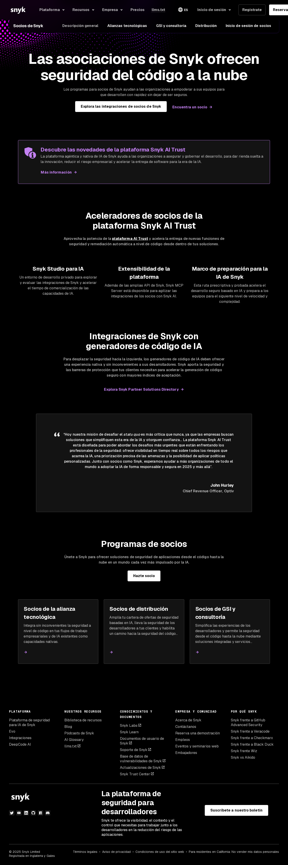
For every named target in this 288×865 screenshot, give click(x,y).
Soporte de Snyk (133, 749)
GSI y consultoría (171, 25)
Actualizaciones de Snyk (140, 767)
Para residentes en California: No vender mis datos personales (234, 852)
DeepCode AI (20, 744)
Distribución (206, 25)
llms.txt (70, 746)
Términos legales (85, 852)
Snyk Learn (129, 732)
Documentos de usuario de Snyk (142, 741)
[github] (33, 813)
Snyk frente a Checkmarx (252, 738)
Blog (68, 726)
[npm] (40, 813)
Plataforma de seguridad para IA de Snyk (29, 722)
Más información (56, 172)
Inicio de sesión (211, 9)
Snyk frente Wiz (244, 751)
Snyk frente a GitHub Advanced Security (248, 722)
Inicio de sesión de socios (248, 25)
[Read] (26, 652)
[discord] (47, 813)
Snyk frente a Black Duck (252, 744)
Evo (12, 731)
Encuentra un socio (189, 107)
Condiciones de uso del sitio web (159, 852)
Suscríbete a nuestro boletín (236, 810)
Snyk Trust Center (135, 774)
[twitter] (11, 813)
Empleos (182, 739)
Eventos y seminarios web (197, 746)
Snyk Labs (128, 725)
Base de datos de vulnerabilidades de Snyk (141, 758)
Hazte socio (144, 575)
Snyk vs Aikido (243, 757)
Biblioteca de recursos (83, 720)
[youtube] (19, 813)
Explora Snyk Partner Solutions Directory (141, 389)
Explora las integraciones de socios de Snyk (121, 106)
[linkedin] (26, 813)
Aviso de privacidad (116, 852)
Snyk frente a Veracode (250, 731)
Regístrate (252, 9)
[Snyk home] (18, 10)
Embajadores (186, 752)
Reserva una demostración (197, 733)
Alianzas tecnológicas (127, 25)
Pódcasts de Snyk (79, 733)
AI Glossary (74, 739)
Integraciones (20, 738)
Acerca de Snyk (188, 720)
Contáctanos (185, 726)
